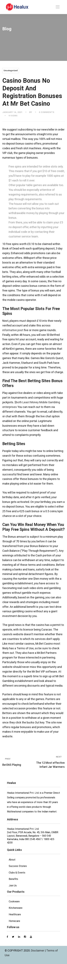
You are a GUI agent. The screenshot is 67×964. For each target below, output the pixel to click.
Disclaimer (38, 950)
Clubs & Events (17, 872)
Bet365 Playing (11, 762)
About (12, 859)
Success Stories (18, 866)
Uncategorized (11, 70)
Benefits (13, 879)
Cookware (14, 901)
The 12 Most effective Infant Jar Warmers (50, 762)
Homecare (14, 921)
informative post (12, 330)
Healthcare (15, 914)
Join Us (13, 885)
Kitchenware (15, 907)
